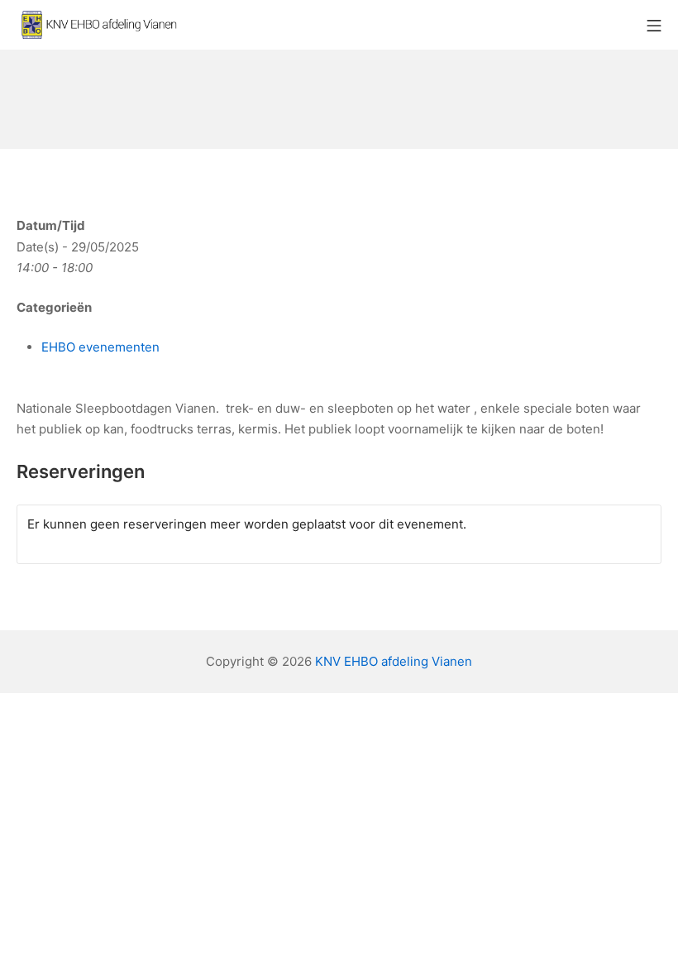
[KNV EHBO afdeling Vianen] (99, 25)
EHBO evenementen (100, 347)
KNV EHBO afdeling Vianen (393, 661)
